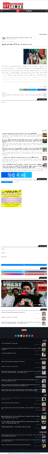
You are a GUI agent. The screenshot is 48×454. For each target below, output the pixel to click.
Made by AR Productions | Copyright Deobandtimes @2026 (24, 453)
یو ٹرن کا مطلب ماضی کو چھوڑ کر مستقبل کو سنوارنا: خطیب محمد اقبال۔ (13, 312)
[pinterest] (32, 336)
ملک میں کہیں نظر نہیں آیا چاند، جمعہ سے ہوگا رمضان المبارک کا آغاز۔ (16, 426)
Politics (6, 41)
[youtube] (35, 274)
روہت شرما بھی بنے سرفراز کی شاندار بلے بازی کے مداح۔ (10, 402)
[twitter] (12, 272)
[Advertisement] (24, 22)
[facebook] (35, 272)
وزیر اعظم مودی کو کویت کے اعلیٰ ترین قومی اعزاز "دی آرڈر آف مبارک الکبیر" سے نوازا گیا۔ (15, 444)
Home (2, 41)
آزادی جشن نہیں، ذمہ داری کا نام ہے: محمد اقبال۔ (9, 317)
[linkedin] (29, 336)
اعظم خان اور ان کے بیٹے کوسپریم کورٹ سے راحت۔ (9, 343)
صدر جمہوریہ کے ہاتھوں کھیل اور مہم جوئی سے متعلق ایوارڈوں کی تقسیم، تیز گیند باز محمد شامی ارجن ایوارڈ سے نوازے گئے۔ (20, 408)
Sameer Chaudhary (43, 46)
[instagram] (12, 274)
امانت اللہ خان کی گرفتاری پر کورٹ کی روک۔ (8, 353)
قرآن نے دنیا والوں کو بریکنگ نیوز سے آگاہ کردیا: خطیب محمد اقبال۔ (19, 37)
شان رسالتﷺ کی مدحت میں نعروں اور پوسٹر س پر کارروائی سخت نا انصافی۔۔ (20, 157)
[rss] (21, 336)
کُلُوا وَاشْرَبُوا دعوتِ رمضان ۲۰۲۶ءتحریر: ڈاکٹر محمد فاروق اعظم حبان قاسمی (19, 133)
